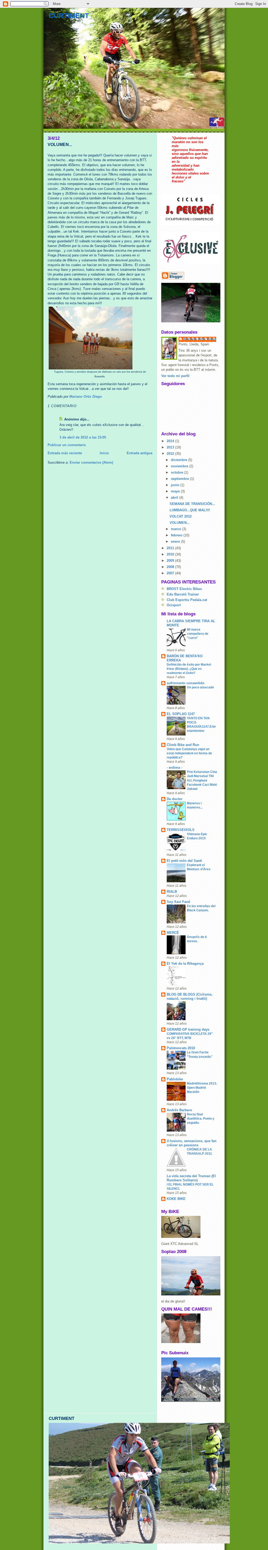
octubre (177, 472)
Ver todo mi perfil (175, 376)
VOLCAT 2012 (181, 516)
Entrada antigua (139, 453)
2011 (171, 548)
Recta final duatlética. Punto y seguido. (200, 1119)
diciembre (179, 460)
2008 (171, 567)
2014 (171, 441)
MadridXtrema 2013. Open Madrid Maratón (202, 1088)
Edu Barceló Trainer (183, 594)
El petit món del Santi (184, 861)
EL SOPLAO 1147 (181, 714)
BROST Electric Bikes (184, 589)
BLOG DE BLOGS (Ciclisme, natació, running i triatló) (190, 996)
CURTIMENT (69, 16)
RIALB (172, 892)
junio (175, 485)
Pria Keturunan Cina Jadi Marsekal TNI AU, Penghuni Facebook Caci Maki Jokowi (202, 780)
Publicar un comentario (67, 445)
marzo (176, 529)
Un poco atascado (200, 687)
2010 (171, 554)
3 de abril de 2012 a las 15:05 (82, 437)
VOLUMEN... (180, 523)
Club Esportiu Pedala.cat (187, 600)
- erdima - (174, 768)
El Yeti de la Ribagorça (185, 963)
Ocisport (174, 605)
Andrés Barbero (179, 1110)
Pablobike (175, 1079)
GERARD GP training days (188, 1029)
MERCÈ (173, 933)
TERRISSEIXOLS (180, 830)
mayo (176, 491)
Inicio (104, 453)
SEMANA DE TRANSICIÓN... (192, 504)
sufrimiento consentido (185, 683)
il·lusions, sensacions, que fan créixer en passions (191, 1143)
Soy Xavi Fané (178, 902)
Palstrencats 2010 (181, 1048)
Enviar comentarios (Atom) (91, 462)
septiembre (180, 479)
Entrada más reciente (65, 453)
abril (175, 497)
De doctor (174, 799)
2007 (171, 573)
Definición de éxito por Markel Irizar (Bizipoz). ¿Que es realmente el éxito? (189, 669)
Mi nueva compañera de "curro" (197, 634)
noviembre (180, 466)
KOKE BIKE (176, 1199)
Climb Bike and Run (183, 745)
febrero (177, 535)
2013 (171, 447)
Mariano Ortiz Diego (200, 339)
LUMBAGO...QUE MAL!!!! (190, 510)
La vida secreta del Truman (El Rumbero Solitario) (191, 1178)
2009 (171, 561)
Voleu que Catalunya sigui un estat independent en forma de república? (189, 753)
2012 (171, 454)
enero (176, 541)
